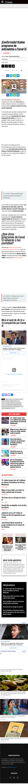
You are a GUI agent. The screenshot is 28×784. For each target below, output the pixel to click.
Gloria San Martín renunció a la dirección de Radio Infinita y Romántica (17, 442)
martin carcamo (5, 406)
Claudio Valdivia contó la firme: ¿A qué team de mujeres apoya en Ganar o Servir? (7, 548)
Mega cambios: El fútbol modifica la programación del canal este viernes (20, 547)
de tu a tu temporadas (7, 404)
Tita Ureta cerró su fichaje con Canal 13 (16, 452)
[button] (2, 2)
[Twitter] (6, 66)
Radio (3, 529)
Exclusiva (13, 446)
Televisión (13, 425)
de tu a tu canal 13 (6, 402)
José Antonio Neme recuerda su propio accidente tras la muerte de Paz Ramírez (12, 525)
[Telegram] (13, 66)
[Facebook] (2, 66)
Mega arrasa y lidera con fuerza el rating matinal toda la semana (18, 431)
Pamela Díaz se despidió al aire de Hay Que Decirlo (13, 506)
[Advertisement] (14, 23)
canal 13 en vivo (19, 399)
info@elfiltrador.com (11, 767)
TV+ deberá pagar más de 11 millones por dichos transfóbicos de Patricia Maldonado (18, 420)
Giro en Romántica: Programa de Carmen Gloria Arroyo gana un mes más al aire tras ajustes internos (17, 463)
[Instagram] (14, 777)
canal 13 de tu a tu (10, 399)
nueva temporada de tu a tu (8, 408)
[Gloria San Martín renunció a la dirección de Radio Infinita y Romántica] (5, 441)
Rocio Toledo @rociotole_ (13, 56)
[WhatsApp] (9, 66)
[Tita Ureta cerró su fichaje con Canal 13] (5, 453)
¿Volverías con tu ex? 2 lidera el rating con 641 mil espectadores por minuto (13, 515)
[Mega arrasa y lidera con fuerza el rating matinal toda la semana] (5, 431)
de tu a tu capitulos (16, 402)
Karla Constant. (18, 257)
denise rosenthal (17, 404)
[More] (21, 70)
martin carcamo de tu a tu (17, 406)
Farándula (4, 509)
